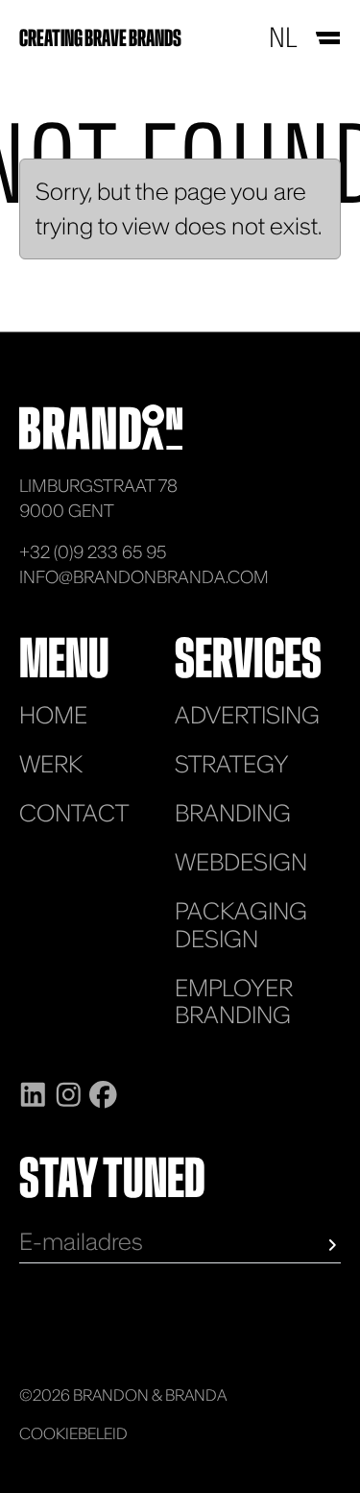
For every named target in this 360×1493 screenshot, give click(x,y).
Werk (51, 764)
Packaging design (241, 925)
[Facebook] (103, 1093)
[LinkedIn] (33, 1093)
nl (283, 37)
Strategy (231, 764)
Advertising (247, 715)
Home (53, 715)
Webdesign (241, 862)
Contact (74, 813)
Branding (233, 813)
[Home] (100, 425)
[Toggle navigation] (326, 38)
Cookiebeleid (73, 1433)
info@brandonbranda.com (144, 577)
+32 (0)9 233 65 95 (92, 552)
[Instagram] (69, 1093)
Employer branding (234, 1002)
